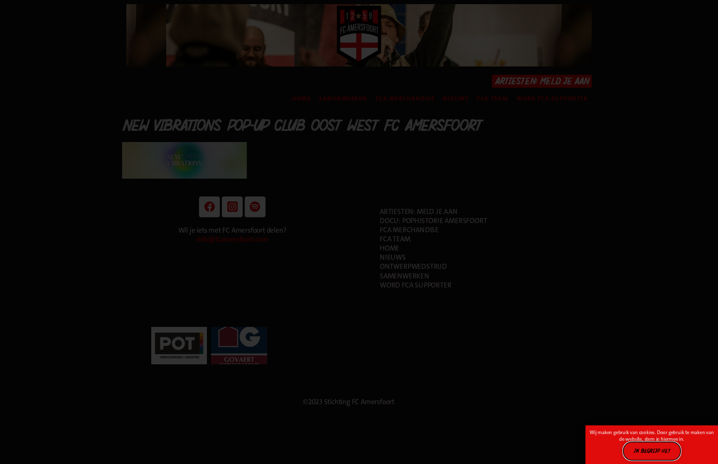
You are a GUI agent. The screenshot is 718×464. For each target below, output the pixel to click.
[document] (359, 232)
